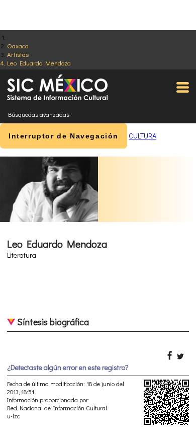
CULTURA (142, 135)
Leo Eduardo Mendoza (39, 62)
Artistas (18, 54)
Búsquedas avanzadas (38, 114)
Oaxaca (18, 45)
